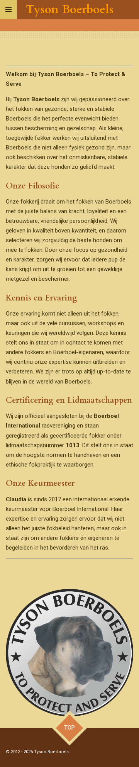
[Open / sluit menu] (8, 9)
